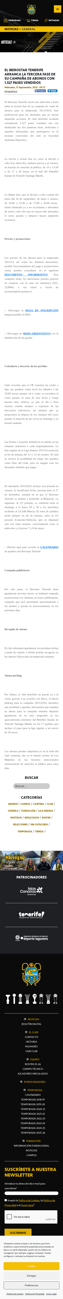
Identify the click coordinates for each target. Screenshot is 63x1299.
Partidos (16, 818)
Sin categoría (39, 824)
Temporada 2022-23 (33, 1118)
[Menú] (57, 9)
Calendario (33, 1095)
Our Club (31, 1051)
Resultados (31, 818)
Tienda (39, 831)
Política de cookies (15, 1293)
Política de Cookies (29, 1200)
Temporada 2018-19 (33, 1099)
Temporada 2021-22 (33, 1114)
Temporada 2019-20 (33, 1104)
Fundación (28, 811)
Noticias (33, 1019)
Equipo (34, 1059)
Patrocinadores (35, 1082)
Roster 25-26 (33, 1064)
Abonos (13, 804)
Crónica (13, 811)
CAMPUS (31, 1155)
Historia (31, 1042)
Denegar (31, 1276)
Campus (25, 804)
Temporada (25, 831)
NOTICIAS (12, 29)
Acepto (31, 1266)
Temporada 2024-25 (33, 1128)
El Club (33, 1032)
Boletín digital (31, 1024)
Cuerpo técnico (33, 1069)
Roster (46, 818)
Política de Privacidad (34, 1293)
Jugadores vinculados (33, 1074)
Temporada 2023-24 (33, 1123)
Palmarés (31, 1046)
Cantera (38, 804)
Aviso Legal (51, 1293)
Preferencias (31, 1285)
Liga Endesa (45, 811)
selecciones (20, 824)
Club (50, 804)
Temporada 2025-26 (33, 1133)
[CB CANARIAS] (31, 2)
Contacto (31, 1037)
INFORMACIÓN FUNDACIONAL (31, 1146)
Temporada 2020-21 (33, 1109)
